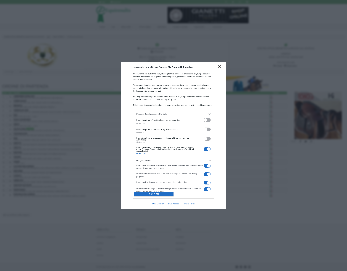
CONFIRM (154, 194)
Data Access (173, 204)
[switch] (207, 120)
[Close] (220, 67)
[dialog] (173, 135)
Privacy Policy (189, 204)
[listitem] (173, 114)
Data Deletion (158, 204)
